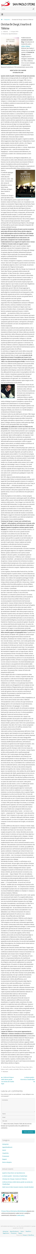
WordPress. (31, 1235)
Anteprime (7, 19)
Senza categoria (7, 1162)
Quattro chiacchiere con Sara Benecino (13, 1173)
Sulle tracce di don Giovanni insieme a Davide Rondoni (18, 1187)
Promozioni (5, 1156)
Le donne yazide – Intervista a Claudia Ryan (27, 1078)
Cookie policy (20, 1215)
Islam (27, 1067)
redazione (5, 31)
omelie (11, 1069)
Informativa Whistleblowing (18, 1211)
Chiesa (13, 1067)
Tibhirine (21, 1069)
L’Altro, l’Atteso (25, 46)
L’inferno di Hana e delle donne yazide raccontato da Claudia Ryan (7, 1081)
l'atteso (3, 1069)
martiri (7, 1069)
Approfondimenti (13, 34)
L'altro (30, 1067)
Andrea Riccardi (7, 1067)
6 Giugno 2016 (14, 31)
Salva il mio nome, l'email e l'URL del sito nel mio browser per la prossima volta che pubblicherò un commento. (16, 1126)
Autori (4, 1150)
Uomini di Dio (27, 1069)
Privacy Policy (5, 1211)
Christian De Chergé (21, 1067)
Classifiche (5, 1153)
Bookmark (5, 1071)
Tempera (25, 1235)
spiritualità (16, 1069)
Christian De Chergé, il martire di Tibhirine (14, 1179)
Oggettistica (6, 1233)
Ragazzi (4, 1159)
